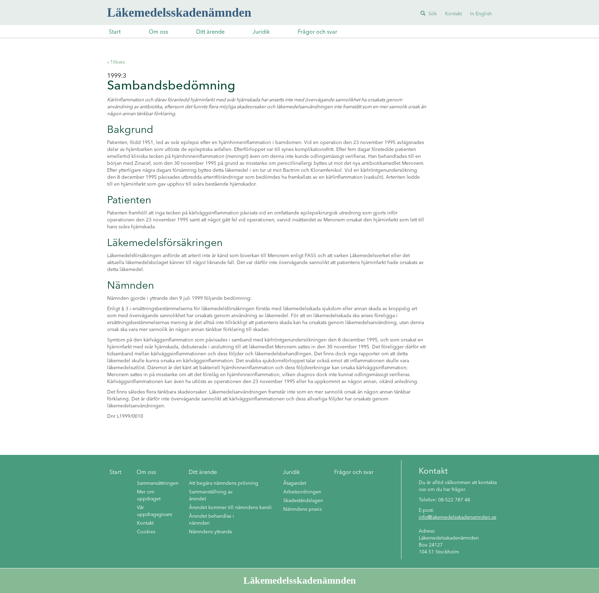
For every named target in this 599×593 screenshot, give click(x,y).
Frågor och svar (317, 32)
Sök (432, 13)
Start (115, 32)
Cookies (146, 532)
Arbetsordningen (302, 492)
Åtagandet (294, 483)
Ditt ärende (210, 32)
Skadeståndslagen (303, 500)
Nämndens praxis (302, 509)
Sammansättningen (158, 483)
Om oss (158, 32)
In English (481, 13)
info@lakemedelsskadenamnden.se (457, 517)
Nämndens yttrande (210, 532)
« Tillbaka (116, 62)
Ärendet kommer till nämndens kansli (230, 507)
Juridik (261, 32)
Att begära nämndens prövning (223, 483)
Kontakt (453, 13)
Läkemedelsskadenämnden (179, 12)
